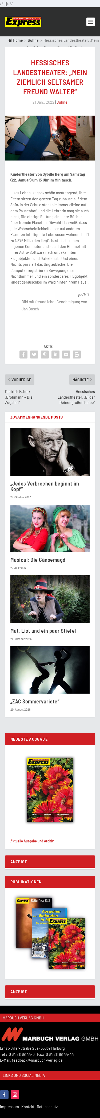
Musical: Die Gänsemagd (38, 559)
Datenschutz (47, 1106)
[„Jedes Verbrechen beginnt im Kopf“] (50, 452)
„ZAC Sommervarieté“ (34, 701)
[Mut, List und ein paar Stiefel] (50, 599)
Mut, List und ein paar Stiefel (43, 630)
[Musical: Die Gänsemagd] (50, 528)
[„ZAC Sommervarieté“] (50, 670)
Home (17, 40)
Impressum (10, 1106)
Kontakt (29, 1106)
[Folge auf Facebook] (4, 1094)
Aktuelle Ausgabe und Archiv (32, 841)
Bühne (33, 40)
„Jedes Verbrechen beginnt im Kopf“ (44, 486)
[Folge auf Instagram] (15, 1094)
